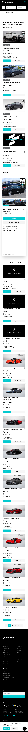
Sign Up (14, 696)
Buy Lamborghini (6, 648)
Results (9, 17)
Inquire (6, 60)
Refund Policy (20, 659)
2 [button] (12, 625)
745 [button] (18, 625)
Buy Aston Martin (6, 663)
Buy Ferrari (5, 646)
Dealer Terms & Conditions (8, 677)
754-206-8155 (18, 60)
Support (4, 709)
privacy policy (9, 725)
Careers (19, 661)
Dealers (18, 656)
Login (4, 671)
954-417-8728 (18, 95)
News (18, 654)
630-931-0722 (18, 129)
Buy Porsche (5, 661)
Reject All (14, 728)
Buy (18, 652)
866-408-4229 (18, 380)
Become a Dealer (6, 673)
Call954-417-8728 (14, 222)
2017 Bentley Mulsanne (10, 209)
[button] (6, 625)
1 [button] (9, 625)
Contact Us (19, 646)
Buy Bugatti (5, 650)
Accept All (6, 728)
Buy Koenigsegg (6, 654)
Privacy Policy (6, 679)
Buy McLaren (5, 659)
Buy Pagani (5, 652)
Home (4, 17)
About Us (19, 648)
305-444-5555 (18, 291)
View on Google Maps (8, 254)
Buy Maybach (6, 656)
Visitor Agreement (7, 675)
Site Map (19, 650)
